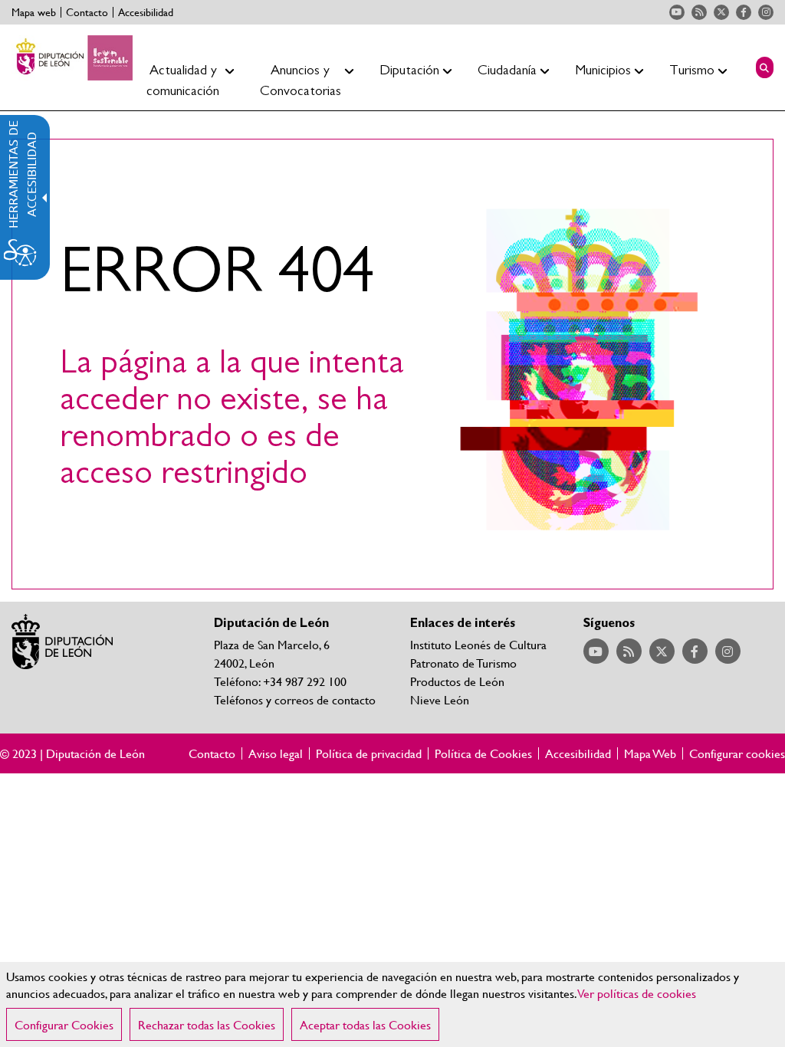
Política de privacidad (369, 753)
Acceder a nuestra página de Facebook (743, 12)
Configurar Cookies (64, 1024)
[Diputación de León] (72, 57)
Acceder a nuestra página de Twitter (721, 12)
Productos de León (457, 681)
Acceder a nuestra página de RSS (699, 12)
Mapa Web (650, 753)
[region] (392, 1004)
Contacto (87, 12)
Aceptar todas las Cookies (365, 1024)
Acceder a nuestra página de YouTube (677, 12)
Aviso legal (275, 753)
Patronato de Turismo (463, 662)
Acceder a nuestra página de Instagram (766, 12)
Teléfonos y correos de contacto (295, 699)
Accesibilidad (145, 12)
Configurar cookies (737, 753)
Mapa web (33, 12)
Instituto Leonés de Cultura (478, 644)
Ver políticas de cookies (637, 993)
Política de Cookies (483, 753)
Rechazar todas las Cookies (206, 1024)
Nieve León (439, 699)
